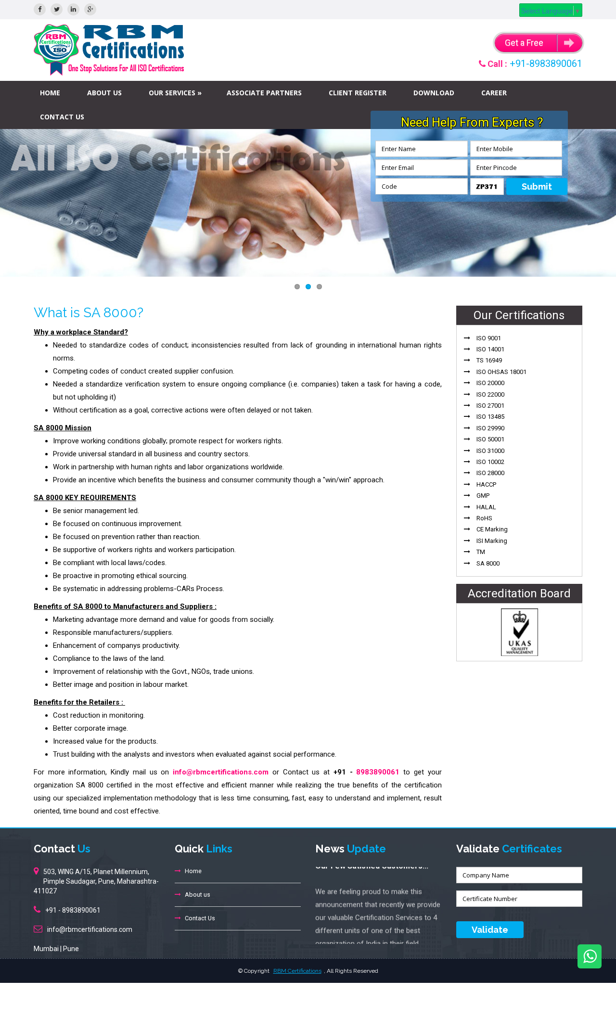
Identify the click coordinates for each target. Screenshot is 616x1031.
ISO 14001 (490, 349)
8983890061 (377, 772)
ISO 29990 (490, 428)
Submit (537, 186)
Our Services (172, 92)
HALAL (486, 507)
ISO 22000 (490, 394)
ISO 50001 (490, 439)
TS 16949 (489, 360)
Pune (71, 949)
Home (50, 92)
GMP (482, 495)
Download (433, 92)
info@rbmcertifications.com (221, 772)
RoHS (484, 518)
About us (104, 92)
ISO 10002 (490, 461)
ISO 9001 (488, 338)
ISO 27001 (490, 405)
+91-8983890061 (546, 63)
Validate (490, 930)
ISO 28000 (490, 473)
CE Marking (492, 529)
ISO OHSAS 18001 (501, 371)
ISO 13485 (490, 416)
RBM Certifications (297, 970)
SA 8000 (488, 563)
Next (599, 200)
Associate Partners (264, 92)
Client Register (357, 92)
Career (494, 92)
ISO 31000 (490, 450)
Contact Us (62, 116)
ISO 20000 (490, 383)
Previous (17, 200)
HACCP (486, 484)
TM (480, 551)
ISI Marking (491, 540)
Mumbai (46, 949)
